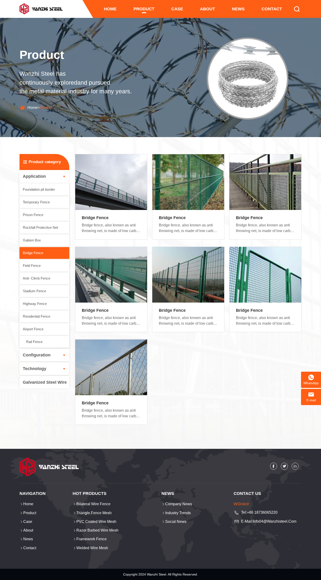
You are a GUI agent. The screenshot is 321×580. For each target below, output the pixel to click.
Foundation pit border (39, 189)
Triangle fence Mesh (94, 513)
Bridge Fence (33, 253)
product (45, 108)
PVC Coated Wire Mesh (96, 522)
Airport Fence (33, 329)
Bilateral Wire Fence (93, 504)
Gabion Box (32, 240)
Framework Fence (91, 539)
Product (143, 9)
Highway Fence (35, 304)
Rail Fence (34, 342)
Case (177, 9)
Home (32, 108)
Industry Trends (178, 513)
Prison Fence (33, 215)
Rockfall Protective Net (40, 227)
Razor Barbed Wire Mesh (97, 530)
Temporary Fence (36, 202)
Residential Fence (36, 316)
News (238, 9)
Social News (175, 522)
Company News (178, 504)
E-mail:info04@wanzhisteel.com (268, 521)
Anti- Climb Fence (36, 278)
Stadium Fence (34, 291)
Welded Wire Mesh (92, 548)
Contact (272, 9)
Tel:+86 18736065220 (259, 512)
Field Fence (32, 266)
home (110, 9)
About (207, 9)
